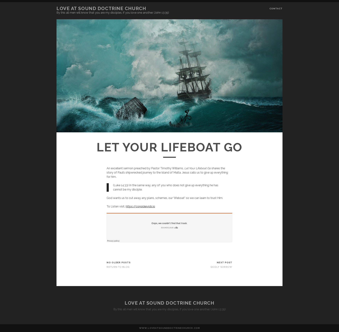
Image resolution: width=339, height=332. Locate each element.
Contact (275, 8)
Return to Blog (118, 267)
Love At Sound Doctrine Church (101, 8)
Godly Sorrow (221, 267)
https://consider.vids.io (140, 206)
